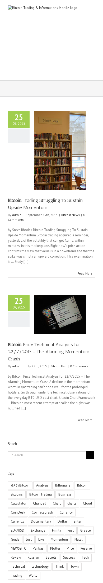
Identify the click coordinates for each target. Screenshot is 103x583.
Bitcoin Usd (58, 366)
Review (16, 557)
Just (29, 539)
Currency (66, 512)
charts (71, 503)
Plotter (55, 548)
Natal (78, 539)
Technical (18, 566)
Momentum (59, 539)
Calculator (18, 503)
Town (74, 566)
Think (59, 566)
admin (16, 215)
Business (65, 494)
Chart (57, 503)
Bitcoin (82, 485)
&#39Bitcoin (20, 485)
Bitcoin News (70, 215)
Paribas (38, 548)
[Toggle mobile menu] (93, 8)
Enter (77, 521)
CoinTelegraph (42, 512)
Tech (85, 557)
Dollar (62, 521)
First (71, 530)
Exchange (38, 530)
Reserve (86, 548)
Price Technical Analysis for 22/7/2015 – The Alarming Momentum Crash (49, 352)
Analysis (42, 485)
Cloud (87, 503)
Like (41, 539)
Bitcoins (17, 494)
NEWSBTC (18, 548)
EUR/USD (17, 530)
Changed (39, 503)
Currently (17, 521)
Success (69, 557)
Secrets (51, 557)
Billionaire (63, 485)
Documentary (41, 521)
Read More (84, 273)
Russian (33, 557)
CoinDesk (18, 512)
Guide (15, 539)
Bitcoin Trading (40, 494)
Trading (16, 575)
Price (70, 548)
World (33, 575)
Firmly (56, 530)
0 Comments (79, 366)
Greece (85, 530)
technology (40, 566)
